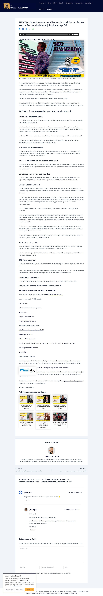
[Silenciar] (73, 34)
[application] (49, 34)
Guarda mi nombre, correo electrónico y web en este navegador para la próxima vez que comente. (46, 573)
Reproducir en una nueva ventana (35, 39)
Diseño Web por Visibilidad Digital (67, 593)
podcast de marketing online (73, 381)
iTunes (21, 290)
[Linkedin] (19, 29)
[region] (19, 583)
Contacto (29, 593)
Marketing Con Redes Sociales (28, 348)
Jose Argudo (28, 492)
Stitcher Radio (28, 290)
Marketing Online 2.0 (25, 334)
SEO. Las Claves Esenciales (27, 339)
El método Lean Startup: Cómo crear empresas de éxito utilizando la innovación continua (47, 343)
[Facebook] (23, 29)
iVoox (35, 290)
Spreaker (41, 290)
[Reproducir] (20, 34)
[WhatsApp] (33, 29)
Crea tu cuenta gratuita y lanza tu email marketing (53, 368)
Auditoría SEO (23, 303)
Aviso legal (35, 593)
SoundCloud (48, 290)
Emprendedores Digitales (54, 294)
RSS (54, 290)
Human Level (23, 312)
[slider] (76, 34)
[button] (45, 3)
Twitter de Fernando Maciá (27, 321)
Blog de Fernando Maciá (26, 317)
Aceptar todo (29, 589)
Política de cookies (17, 586)
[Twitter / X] (29, 29)
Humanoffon (23, 352)
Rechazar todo (19, 589)
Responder (27, 500)
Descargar (50, 39)
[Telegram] (26, 29)
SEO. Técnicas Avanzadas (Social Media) (31, 330)
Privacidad (42, 593)
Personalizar (9, 589)
